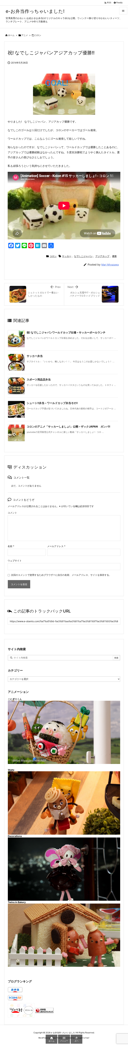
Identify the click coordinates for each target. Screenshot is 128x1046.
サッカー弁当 (35, 356)
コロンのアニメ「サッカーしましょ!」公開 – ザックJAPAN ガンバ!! (68, 426)
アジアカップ (102, 256)
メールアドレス (56, 546)
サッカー (66, 256)
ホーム (11, 35)
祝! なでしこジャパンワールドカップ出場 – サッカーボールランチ (66, 332)
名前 (11, 546)
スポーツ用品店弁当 (39, 379)
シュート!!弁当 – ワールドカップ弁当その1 (52, 403)
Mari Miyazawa (110, 264)
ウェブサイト (15, 560)
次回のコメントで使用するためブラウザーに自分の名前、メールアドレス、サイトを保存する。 (61, 574)
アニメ (24, 35)
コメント (12, 512)
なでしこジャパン (83, 256)
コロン (38, 35)
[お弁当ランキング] (44, 1010)
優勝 (114, 256)
